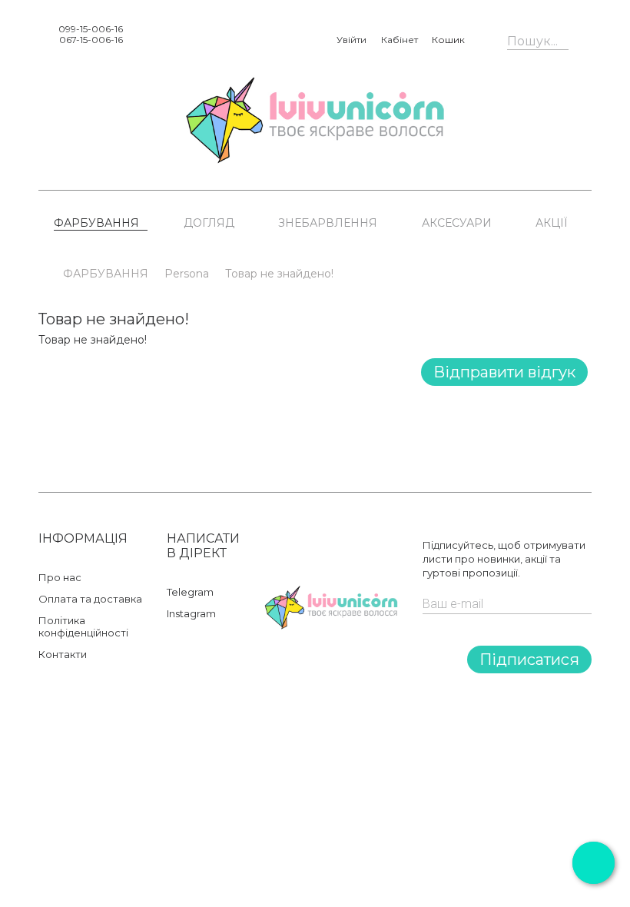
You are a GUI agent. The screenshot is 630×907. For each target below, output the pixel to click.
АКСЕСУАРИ (457, 223)
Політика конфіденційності (83, 626)
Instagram (191, 613)
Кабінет (399, 40)
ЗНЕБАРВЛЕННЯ (327, 223)
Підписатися (529, 659)
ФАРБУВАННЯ (96, 223)
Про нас (59, 577)
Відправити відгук (504, 372)
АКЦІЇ (552, 223)
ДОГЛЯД (209, 223)
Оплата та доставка (90, 599)
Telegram (190, 592)
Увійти (351, 40)
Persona (186, 273)
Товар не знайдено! (279, 273)
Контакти (62, 654)
